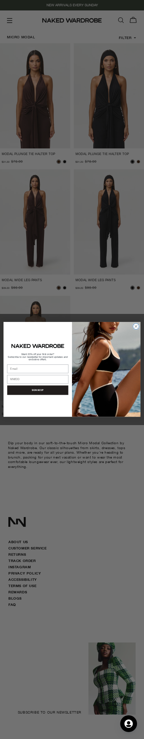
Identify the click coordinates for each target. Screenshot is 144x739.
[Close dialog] (136, 326)
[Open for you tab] (128, 723)
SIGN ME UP (37, 390)
